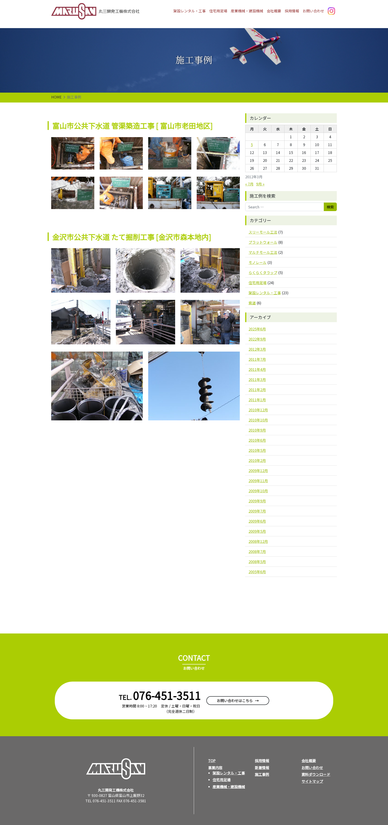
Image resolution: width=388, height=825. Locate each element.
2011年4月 (257, 369)
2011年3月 (257, 379)
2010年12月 (258, 409)
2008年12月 (258, 541)
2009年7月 (257, 511)
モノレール (258, 262)
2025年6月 (257, 329)
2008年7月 (257, 551)
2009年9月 (257, 501)
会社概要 (274, 10)
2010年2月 (257, 460)
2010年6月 (257, 440)
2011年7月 (257, 359)
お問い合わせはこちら (235, 700)
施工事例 (262, 774)
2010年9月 (257, 430)
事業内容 (215, 767)
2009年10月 (258, 490)
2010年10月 (258, 420)
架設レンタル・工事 (189, 10)
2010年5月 (257, 450)
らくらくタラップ (263, 272)
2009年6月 (257, 521)
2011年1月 (257, 399)
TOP (212, 760)
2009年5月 (257, 531)
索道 (252, 302)
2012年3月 (257, 349)
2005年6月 (257, 571)
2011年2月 (257, 389)
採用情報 (292, 10)
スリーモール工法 (263, 232)
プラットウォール (263, 242)
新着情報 (262, 767)
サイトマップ (312, 781)
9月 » (260, 184)
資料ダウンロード (316, 774)
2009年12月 (258, 470)
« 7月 (249, 184)
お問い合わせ (313, 10)
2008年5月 (257, 561)
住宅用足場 (218, 10)
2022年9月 (257, 339)
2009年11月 (258, 480)
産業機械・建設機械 (247, 10)
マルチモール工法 (263, 252)
